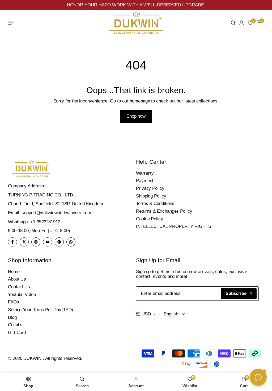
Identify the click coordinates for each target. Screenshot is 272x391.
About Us (17, 279)
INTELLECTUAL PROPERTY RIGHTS (173, 226)
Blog (12, 317)
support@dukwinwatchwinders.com (56, 212)
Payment (144, 180)
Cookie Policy (149, 218)
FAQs (13, 301)
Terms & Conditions (155, 203)
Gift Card (17, 332)
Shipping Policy (151, 196)
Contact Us (19, 286)
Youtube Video (22, 294)
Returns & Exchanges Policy (164, 211)
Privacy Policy (150, 188)
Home (14, 271)
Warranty (145, 173)
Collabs (15, 324)
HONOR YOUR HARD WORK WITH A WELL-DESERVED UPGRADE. (136, 4)
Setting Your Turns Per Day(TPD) (40, 309)
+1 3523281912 (45, 221)
